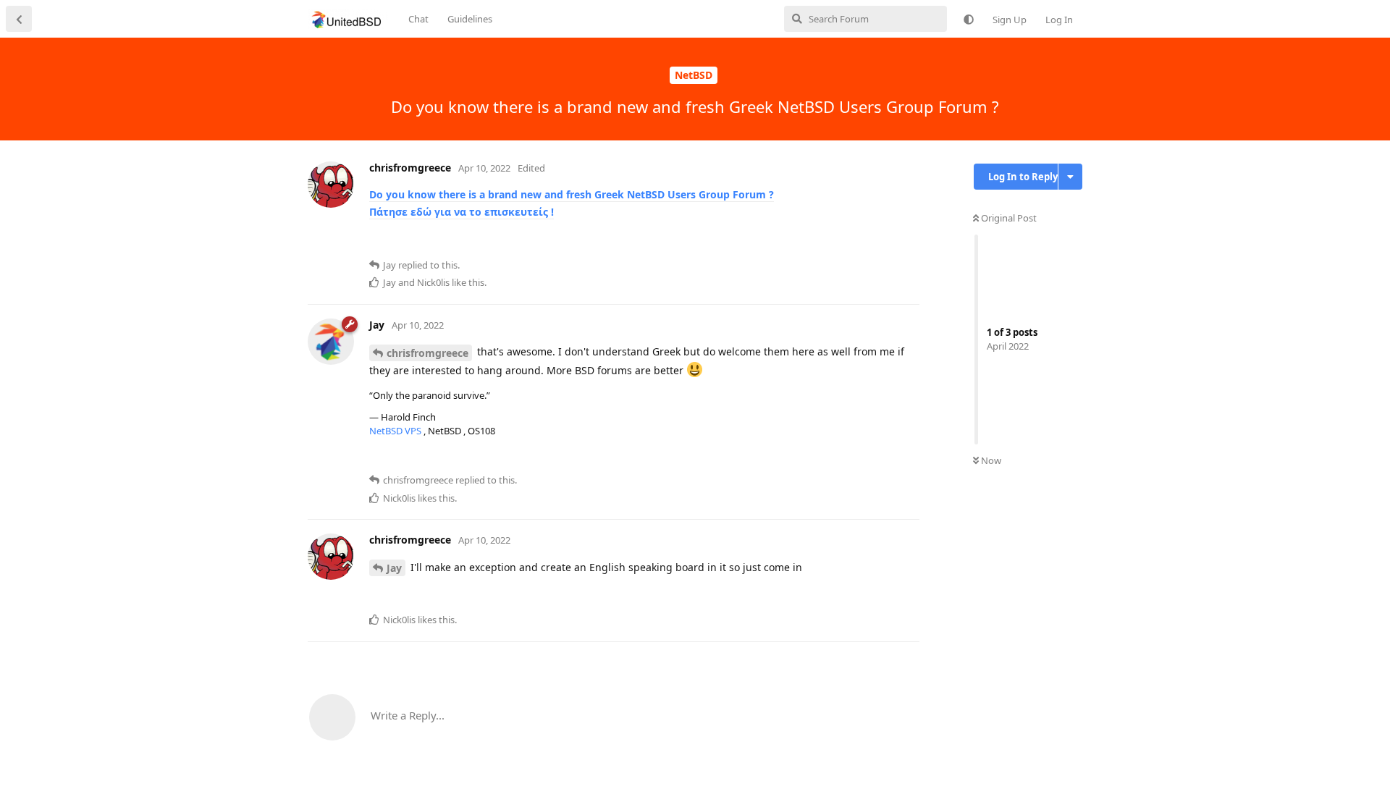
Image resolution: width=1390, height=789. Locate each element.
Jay (394, 568)
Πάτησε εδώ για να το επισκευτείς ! (461, 212)
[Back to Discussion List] (19, 19)
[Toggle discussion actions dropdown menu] (1070, 177)
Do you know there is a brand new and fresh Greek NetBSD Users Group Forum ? (571, 194)
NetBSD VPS (396, 430)
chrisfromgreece (427, 353)
